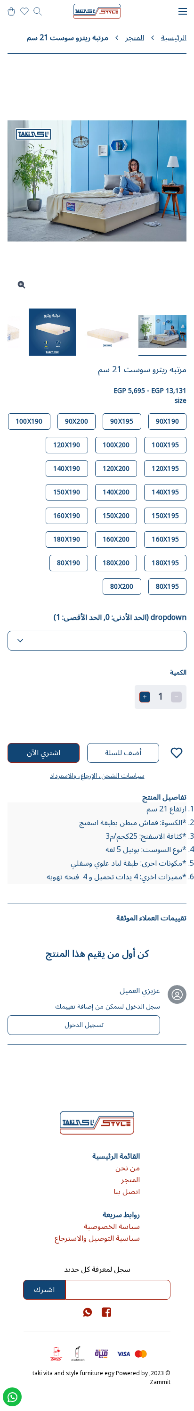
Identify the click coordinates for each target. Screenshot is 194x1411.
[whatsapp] (87, 1312)
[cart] (11, 11)
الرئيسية (173, 38)
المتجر (134, 38)
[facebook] (106, 1312)
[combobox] (97, 641)
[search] (37, 11)
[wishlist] (24, 11)
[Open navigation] (182, 11)
